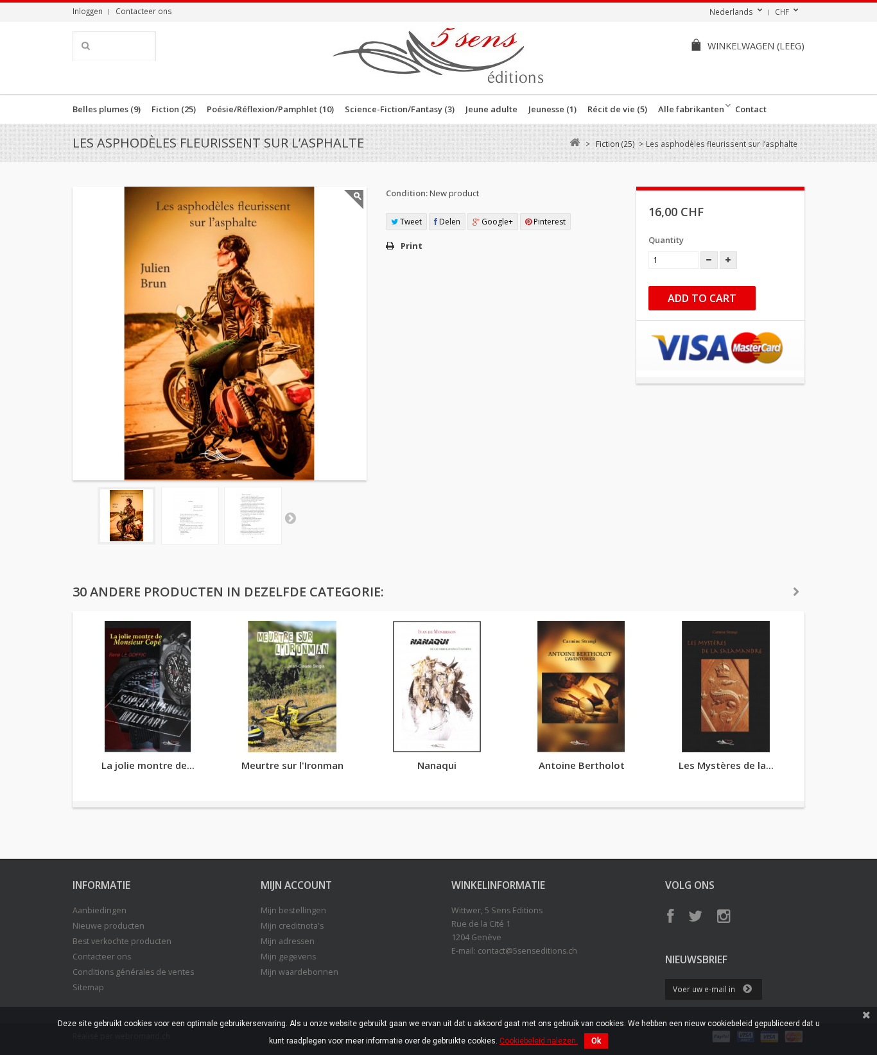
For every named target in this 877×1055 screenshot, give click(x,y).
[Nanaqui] (437, 686)
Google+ (496, 221)
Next (290, 517)
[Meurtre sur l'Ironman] (292, 686)
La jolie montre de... (148, 765)
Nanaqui (436, 765)
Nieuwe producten (108, 925)
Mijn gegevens (288, 956)
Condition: (407, 193)
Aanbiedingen (99, 910)
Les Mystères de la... (726, 765)
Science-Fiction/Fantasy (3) (400, 109)
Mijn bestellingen (293, 910)
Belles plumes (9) (107, 109)
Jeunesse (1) (552, 109)
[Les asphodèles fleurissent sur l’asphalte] (126, 515)
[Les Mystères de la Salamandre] (726, 686)
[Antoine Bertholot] (581, 686)
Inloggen (88, 11)
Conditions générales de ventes (133, 971)
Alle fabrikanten (691, 109)
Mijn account (296, 885)
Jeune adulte (491, 109)
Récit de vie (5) (617, 109)
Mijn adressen (288, 941)
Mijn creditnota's (292, 925)
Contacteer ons (144, 11)
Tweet (410, 221)
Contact (751, 109)
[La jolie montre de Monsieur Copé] (148, 686)
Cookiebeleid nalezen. (538, 1040)
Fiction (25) (174, 109)
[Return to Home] (574, 143)
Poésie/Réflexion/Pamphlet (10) (270, 109)
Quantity (666, 240)
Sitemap (88, 987)
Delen (448, 221)
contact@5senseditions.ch (527, 950)
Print (411, 245)
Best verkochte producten (122, 941)
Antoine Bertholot (582, 765)
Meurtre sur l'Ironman (292, 765)
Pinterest (549, 221)
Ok (596, 1040)
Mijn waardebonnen (299, 971)
